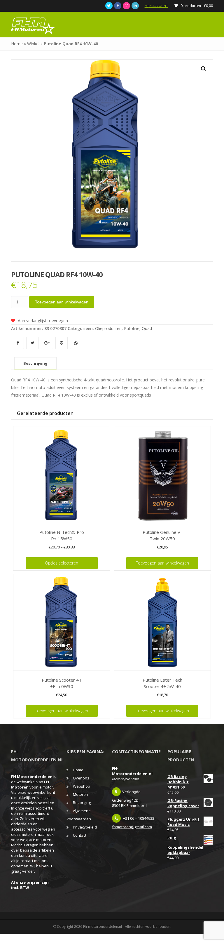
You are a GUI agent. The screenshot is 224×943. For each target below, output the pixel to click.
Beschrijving (35, 363)
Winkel (33, 43)
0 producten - (197, 5)
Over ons (81, 778)
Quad (147, 328)
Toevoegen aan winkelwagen (61, 302)
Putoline (131, 328)
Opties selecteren (61, 563)
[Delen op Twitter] (33, 342)
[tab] (35, 363)
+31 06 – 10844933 (138, 818)
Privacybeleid (85, 827)
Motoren (80, 794)
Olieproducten (108, 328)
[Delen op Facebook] (18, 342)
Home (17, 43)
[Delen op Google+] (47, 342)
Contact (79, 835)
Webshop (81, 786)
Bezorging (82, 802)
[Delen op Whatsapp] (76, 342)
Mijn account (156, 6)
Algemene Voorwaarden (78, 815)
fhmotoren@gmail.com (132, 826)
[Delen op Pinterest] (62, 342)
